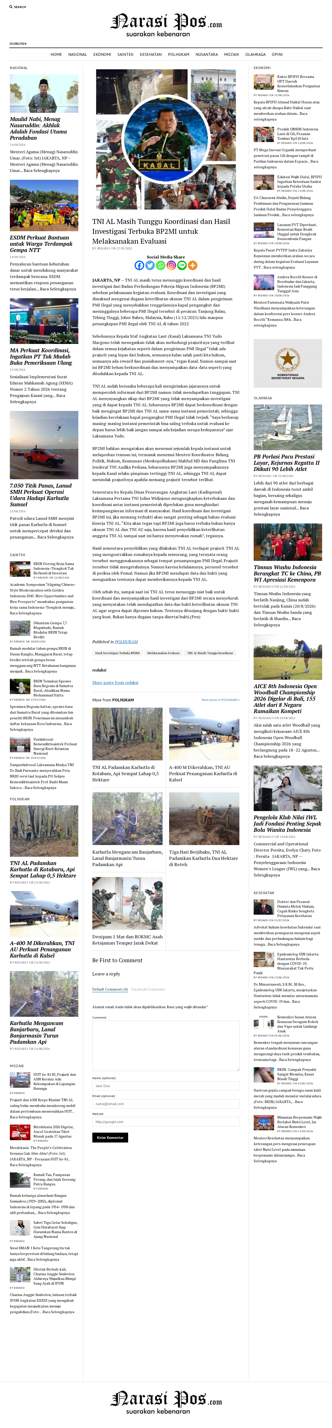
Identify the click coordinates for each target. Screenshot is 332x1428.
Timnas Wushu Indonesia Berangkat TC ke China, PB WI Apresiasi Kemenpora (287, 573)
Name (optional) (104, 1078)
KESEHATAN (151, 54)
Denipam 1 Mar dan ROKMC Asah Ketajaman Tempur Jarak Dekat (127, 939)
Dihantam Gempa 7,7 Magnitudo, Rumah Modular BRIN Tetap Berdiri (50, 630)
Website (97, 1114)
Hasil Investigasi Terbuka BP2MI (117, 653)
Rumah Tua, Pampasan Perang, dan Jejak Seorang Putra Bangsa (54, 1179)
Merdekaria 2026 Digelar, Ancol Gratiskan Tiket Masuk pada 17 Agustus (53, 1132)
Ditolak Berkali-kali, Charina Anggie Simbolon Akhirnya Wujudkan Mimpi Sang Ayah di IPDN (54, 1276)
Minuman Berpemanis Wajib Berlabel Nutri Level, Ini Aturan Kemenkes (299, 1122)
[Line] (182, 265)
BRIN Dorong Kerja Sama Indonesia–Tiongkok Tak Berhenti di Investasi (53, 568)
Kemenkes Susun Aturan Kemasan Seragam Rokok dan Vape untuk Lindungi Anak (297, 1024)
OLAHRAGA (255, 54)
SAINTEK (125, 54)
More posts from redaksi (115, 682)
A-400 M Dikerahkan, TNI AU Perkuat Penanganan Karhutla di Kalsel (42, 949)
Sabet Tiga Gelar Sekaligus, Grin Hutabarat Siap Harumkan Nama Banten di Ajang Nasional (55, 1229)
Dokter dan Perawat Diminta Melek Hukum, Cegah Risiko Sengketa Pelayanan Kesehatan (295, 908)
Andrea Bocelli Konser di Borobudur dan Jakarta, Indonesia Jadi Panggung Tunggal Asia (297, 284)
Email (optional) (103, 1096)
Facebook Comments (148, 989)
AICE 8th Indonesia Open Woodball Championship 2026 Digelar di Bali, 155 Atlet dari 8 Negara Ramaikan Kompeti (285, 698)
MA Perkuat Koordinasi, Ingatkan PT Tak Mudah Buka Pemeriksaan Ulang (41, 356)
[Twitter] (150, 265)
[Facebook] (139, 265)
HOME (56, 54)
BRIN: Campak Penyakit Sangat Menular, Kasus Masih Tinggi (296, 1074)
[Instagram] (171, 265)
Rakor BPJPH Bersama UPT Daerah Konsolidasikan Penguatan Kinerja (298, 83)
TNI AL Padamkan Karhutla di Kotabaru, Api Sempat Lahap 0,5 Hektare (43, 869)
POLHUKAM (178, 54)
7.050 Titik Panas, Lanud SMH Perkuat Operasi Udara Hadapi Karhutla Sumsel (41, 494)
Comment (99, 1017)
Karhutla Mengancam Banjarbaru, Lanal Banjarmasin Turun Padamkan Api (36, 1032)
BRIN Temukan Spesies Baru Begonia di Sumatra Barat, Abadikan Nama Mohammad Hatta (53, 688)
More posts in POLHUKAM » (221, 700)
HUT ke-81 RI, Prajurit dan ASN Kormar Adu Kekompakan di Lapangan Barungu (54, 1081)
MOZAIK (231, 54)
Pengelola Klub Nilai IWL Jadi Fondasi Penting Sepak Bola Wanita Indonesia (287, 823)
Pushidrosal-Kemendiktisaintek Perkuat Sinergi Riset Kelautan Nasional (55, 746)
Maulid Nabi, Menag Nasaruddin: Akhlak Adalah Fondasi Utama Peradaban (38, 128)
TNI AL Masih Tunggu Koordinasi (210, 653)
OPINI (277, 54)
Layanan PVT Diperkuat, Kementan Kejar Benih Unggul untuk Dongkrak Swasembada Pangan (297, 231)
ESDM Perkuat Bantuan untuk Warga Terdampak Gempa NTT (41, 243)
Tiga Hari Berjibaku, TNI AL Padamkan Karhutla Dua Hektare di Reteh (203, 858)
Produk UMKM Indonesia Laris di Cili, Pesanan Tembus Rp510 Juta (297, 134)
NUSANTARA (207, 54)
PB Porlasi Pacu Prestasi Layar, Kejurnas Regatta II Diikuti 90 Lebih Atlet (287, 462)
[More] (192, 265)
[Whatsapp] (160, 265)
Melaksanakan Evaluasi (163, 653)
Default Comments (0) (110, 989)
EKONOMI (102, 54)
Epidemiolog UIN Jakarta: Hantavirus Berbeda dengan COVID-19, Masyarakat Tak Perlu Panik (286, 963)
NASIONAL (77, 54)
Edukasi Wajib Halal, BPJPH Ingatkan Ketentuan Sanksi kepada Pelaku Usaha (299, 182)
